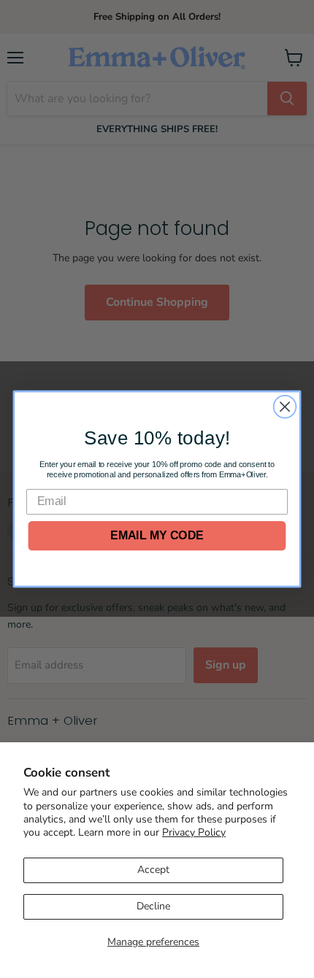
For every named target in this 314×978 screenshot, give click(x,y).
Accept (153, 870)
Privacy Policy (194, 832)
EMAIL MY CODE (156, 535)
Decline (153, 906)
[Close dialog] (285, 407)
